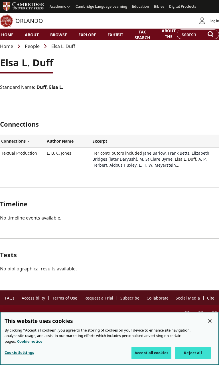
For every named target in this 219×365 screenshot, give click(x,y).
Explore (87, 34)
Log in (214, 20)
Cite (210, 298)
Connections (22, 141)
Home (7, 34)
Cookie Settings (19, 352)
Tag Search (142, 34)
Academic (58, 6)
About (32, 34)
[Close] (210, 321)
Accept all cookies (151, 352)
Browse (58, 34)
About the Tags (169, 36)
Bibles (159, 6)
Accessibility (33, 298)
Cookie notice (29, 341)
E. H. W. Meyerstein (157, 165)
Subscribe (129, 298)
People (32, 46)
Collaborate (158, 298)
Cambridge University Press (23, 6)
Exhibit (115, 34)
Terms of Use (64, 298)
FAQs (10, 298)
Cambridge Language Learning (101, 6)
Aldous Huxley (123, 165)
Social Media (188, 298)
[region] (109, 338)
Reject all (193, 352)
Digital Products (182, 6)
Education (140, 6)
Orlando (29, 21)
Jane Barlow (154, 153)
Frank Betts (178, 153)
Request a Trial (98, 298)
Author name (60, 141)
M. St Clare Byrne (156, 159)
